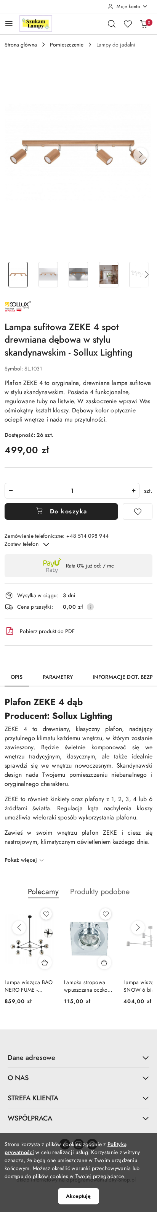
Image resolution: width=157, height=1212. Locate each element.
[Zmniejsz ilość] (10, 490)
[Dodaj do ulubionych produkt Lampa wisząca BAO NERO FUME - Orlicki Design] (46, 914)
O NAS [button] (18, 1078)
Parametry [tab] (58, 677)
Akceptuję (78, 1196)
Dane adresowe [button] (31, 1058)
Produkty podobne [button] (100, 891)
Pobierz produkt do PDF (47, 631)
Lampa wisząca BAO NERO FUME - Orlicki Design (29, 986)
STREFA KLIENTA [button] (33, 1098)
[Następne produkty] (138, 928)
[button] (140, 154)
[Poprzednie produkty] (19, 928)
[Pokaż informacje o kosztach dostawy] (90, 607)
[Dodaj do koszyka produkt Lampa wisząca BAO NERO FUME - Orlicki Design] (45, 962)
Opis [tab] (17, 677)
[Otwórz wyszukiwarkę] (111, 23)
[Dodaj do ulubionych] (137, 511)
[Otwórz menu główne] (9, 23)
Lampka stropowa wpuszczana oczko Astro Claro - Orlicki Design (88, 986)
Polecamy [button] (43, 891)
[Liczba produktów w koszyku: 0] (143, 23)
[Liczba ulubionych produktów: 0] (127, 23)
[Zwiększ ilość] (133, 490)
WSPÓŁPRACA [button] (30, 1118)
